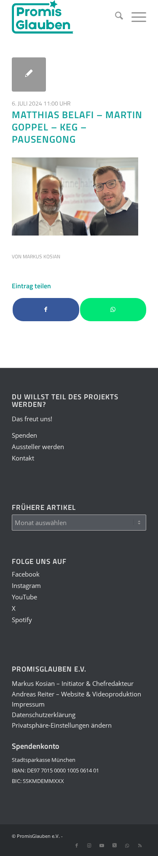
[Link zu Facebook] (76, 845)
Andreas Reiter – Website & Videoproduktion (76, 694)
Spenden (24, 435)
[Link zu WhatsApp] (127, 845)
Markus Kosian (41, 256)
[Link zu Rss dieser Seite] (140, 845)
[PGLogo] (65, 17)
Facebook (26, 574)
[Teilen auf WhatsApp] (113, 309)
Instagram (26, 585)
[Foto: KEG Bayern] (29, 74)
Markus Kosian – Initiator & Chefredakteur (73, 683)
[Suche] (115, 17)
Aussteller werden (38, 446)
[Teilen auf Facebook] (46, 309)
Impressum (28, 704)
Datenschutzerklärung (43, 714)
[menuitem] (115, 17)
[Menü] (134, 17)
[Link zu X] (114, 845)
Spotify (22, 619)
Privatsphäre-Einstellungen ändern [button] (62, 725)
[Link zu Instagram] (89, 845)
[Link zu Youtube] (102, 845)
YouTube (24, 597)
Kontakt (23, 458)
